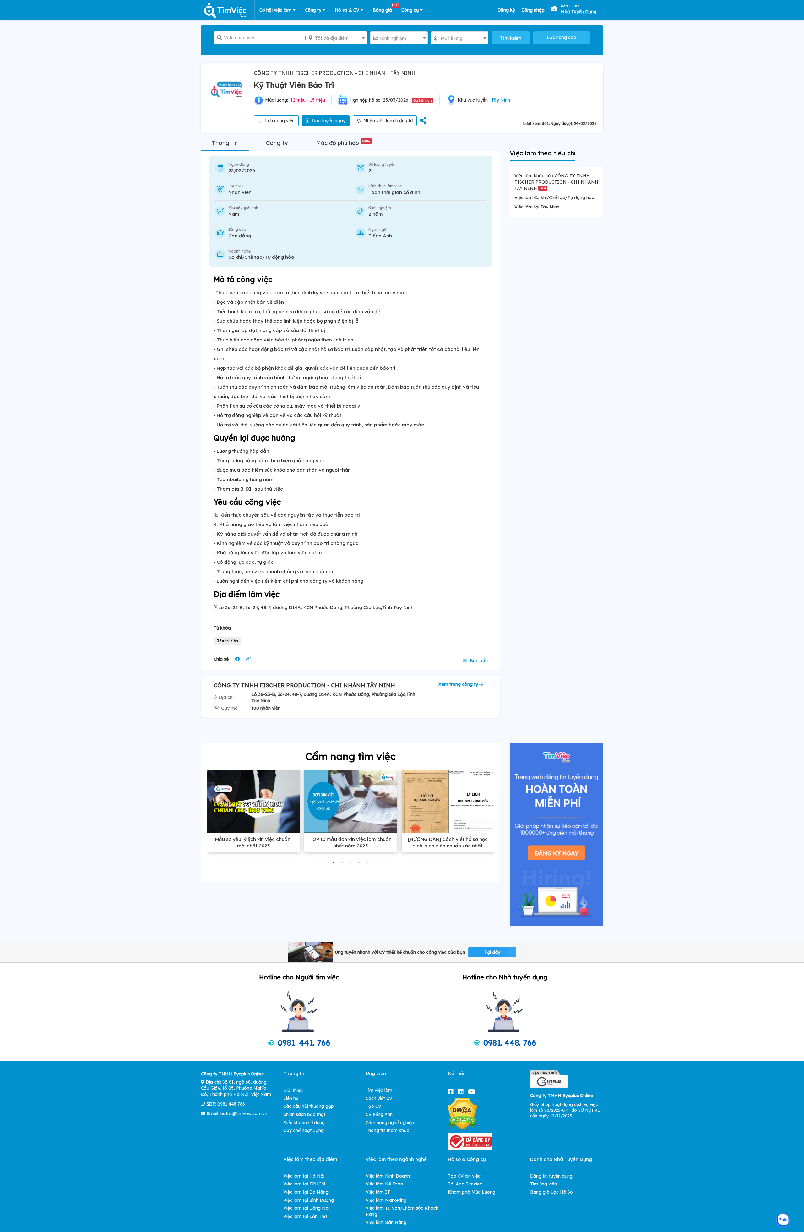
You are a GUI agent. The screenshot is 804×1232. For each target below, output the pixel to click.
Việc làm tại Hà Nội (303, 1176)
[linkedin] (462, 1092)
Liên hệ (290, 1098)
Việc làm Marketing (386, 1200)
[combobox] (336, 37)
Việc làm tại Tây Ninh (536, 207)
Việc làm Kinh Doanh (388, 1176)
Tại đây (492, 952)
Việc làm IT (378, 1192)
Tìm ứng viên (543, 1184)
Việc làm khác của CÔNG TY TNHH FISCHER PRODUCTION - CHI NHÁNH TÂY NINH (556, 182)
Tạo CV (373, 1106)
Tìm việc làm (379, 1090)
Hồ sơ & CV (348, 10)
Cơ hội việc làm (276, 10)
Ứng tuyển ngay (328, 121)
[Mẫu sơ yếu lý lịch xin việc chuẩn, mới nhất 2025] (253, 801)
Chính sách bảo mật (304, 1114)
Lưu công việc (279, 121)
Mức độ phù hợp (343, 143)
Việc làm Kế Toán (384, 1184)
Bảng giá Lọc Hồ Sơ (551, 1192)
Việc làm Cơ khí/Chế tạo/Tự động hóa (554, 197)
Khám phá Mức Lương (471, 1192)
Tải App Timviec (465, 1184)
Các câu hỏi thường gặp (308, 1106)
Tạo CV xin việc (464, 1176)
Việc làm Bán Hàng (386, 1222)
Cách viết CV (379, 1098)
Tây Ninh (500, 100)
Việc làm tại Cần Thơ (305, 1216)
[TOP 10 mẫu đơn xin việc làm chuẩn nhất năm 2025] (350, 801)
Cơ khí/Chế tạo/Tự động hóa (261, 257)
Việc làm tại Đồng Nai (306, 1208)
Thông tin (225, 143)
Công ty (314, 10)
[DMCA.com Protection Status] (462, 1113)
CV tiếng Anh (379, 1114)
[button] (334, 862)
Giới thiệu (293, 1090)
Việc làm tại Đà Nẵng (306, 1192)
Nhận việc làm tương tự (387, 121)
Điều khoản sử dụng (304, 1122)
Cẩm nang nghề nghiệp (390, 1122)
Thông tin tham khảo (388, 1130)
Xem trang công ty (458, 684)
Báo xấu (478, 660)
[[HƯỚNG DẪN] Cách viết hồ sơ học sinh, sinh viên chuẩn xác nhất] (448, 801)
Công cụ (410, 10)
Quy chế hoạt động (303, 1130)
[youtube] (473, 1092)
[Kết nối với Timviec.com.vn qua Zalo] (783, 1220)
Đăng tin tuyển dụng (551, 1176)
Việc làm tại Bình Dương (308, 1200)
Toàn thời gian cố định (394, 192)
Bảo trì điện (227, 640)
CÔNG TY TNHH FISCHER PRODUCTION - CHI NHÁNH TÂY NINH (335, 73)
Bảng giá (385, 9)
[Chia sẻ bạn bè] (423, 121)
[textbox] (336, 38)
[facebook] (452, 1092)
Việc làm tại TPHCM (304, 1184)
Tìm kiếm (510, 38)
